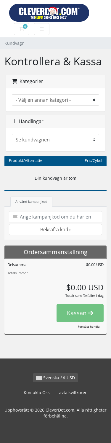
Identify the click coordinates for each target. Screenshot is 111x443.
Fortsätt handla (89, 326)
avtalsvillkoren (73, 392)
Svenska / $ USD (58, 377)
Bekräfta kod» (55, 229)
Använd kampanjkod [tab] (31, 201)
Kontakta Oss (37, 392)
